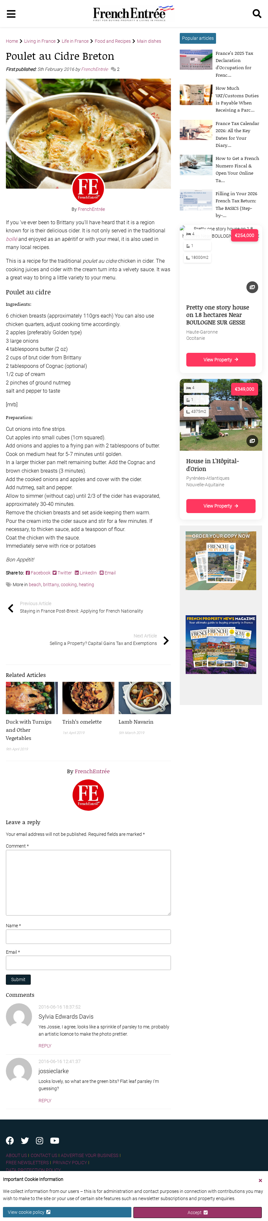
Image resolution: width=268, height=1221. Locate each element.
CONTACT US (44, 1155)
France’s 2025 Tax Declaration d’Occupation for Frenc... (234, 64)
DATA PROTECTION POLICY (33, 1170)
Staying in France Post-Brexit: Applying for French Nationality (81, 607)
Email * (13, 952)
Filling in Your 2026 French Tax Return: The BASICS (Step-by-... (236, 204)
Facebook (41, 572)
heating (86, 584)
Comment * (17, 846)
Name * (13, 925)
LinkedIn (88, 572)
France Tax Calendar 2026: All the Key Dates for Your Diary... (237, 134)
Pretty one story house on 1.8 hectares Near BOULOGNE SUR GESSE (217, 315)
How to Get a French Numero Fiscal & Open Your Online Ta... (237, 169)
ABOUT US (16, 1155)
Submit (18, 979)
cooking (69, 584)
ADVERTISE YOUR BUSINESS (89, 1155)
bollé (11, 239)
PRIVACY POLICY (70, 1162)
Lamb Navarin (136, 721)
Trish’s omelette (82, 721)
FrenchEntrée (95, 69)
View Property (218, 359)
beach (35, 584)
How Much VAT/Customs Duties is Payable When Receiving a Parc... (237, 99)
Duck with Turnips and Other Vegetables (29, 730)
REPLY (45, 1045)
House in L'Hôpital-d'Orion (212, 465)
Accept (196, 1212)
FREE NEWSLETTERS (27, 1162)
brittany (51, 584)
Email (110, 572)
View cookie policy (27, 1212)
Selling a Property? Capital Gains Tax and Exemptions (103, 639)
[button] (32, 729)
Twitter (65, 572)
